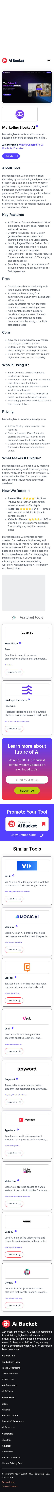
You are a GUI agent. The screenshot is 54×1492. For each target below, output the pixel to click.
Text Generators (10, 1373)
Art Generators (9, 1385)
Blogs (5, 1404)
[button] (49, 60)
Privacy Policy (8, 1482)
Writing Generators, (29, 144)
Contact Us (7, 1451)
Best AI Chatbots (10, 1415)
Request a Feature (11, 1457)
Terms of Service (10, 1487)
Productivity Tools (11, 1362)
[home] (13, 60)
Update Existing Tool (12, 1463)
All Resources (8, 1427)
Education (18, 148)
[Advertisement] (27, 27)
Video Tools (8, 1379)
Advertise (7, 1446)
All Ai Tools (7, 1391)
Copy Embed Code (23, 835)
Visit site (9, 156)
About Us (6, 1440)
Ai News (6, 1409)
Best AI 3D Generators (13, 1421)
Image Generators (11, 1368)
